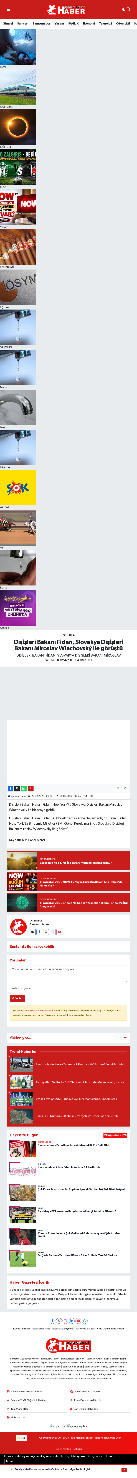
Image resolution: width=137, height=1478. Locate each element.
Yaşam (59, 23)
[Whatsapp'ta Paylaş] (24, 789)
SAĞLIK (73, 23)
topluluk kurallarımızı (42, 1010)
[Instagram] (53, 932)
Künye (16, 1328)
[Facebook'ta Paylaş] (10, 789)
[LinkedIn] (72, 1321)
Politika (68, 635)
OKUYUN (118, 1456)
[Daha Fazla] (31, 789)
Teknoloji (105, 23)
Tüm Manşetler (19, 1409)
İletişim (26, 1328)
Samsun (22, 23)
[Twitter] (46, 932)
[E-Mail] (33, 932)
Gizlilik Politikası (41, 1328)
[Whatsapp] (85, 1321)
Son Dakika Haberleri (86, 1409)
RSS (23, 1437)
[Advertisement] (68, 693)
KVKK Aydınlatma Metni (110, 1328)
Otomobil (123, 23)
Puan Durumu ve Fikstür (87, 1400)
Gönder (17, 998)
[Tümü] (125, 1037)
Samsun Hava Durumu (87, 1391)
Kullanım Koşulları (85, 1328)
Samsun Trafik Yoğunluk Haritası (29, 1400)
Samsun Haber (18, 796)
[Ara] (128, 9)
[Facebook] (39, 932)
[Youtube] (59, 932)
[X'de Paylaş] (17, 789)
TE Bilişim (77, 1449)
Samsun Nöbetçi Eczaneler (26, 1391)
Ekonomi (89, 23)
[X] (59, 1321)
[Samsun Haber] (18, 926)
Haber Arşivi (18, 1417)
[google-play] (77, 1426)
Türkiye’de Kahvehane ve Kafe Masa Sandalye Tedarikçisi (52, 1469)
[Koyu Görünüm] (123, 9)
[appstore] (58, 1426)
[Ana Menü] (8, 9)
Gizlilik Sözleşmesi (62, 1328)
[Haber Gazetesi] (66, 10)
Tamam (10, 1461)
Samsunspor (41, 23)
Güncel (8, 23)
